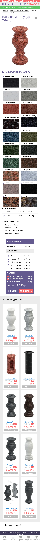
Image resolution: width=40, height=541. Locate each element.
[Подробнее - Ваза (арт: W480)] (11, 455)
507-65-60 (28, 4)
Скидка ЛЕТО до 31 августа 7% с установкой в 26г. (20, 1)
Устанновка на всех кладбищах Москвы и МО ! (20, 7)
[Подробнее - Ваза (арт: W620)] (29, 455)
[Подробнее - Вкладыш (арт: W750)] (29, 368)
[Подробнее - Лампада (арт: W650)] (11, 368)
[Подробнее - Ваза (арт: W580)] (29, 325)
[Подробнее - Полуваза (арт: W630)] (11, 498)
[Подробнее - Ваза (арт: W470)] (11, 411)
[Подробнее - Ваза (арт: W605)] (29, 411)
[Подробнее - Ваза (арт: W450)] (29, 498)
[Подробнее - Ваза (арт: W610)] (11, 325)
